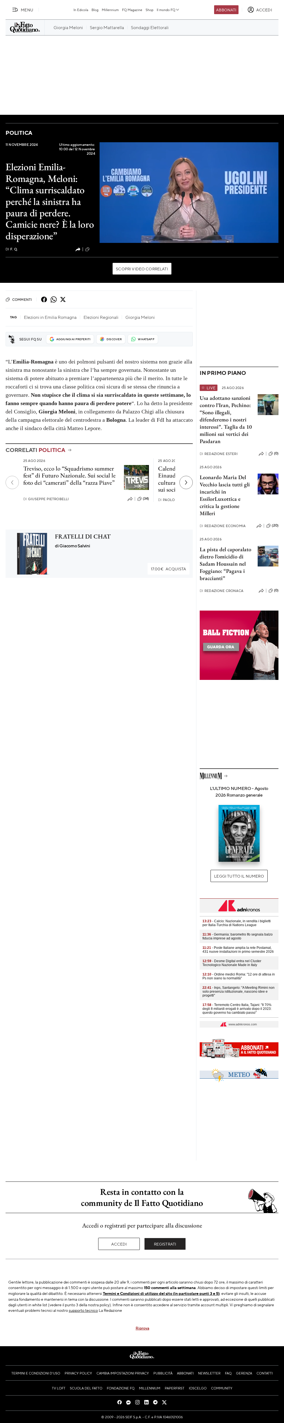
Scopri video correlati (142, 268)
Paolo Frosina (174, 500)
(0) (276, 453)
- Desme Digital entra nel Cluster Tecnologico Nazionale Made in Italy (231, 963)
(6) (93, 249)
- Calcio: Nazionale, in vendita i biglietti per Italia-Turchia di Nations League (236, 923)
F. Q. (12, 249)
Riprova (142, 1327)
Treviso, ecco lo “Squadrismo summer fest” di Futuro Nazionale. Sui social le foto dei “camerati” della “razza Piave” (69, 475)
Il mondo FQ (166, 9)
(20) (275, 525)
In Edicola (80, 9)
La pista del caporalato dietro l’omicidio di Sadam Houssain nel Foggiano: (225, 560)
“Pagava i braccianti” (222, 574)
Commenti (22, 299)
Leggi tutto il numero (239, 875)
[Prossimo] (186, 482)
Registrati (165, 1243)
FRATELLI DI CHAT (83, 536)
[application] (189, 192)
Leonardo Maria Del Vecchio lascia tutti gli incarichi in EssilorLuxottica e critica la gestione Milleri (225, 495)
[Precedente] (12, 482)
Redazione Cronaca (221, 591)
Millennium (110, 9)
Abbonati (226, 9)
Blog (95, 9)
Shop (149, 9)
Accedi (119, 1243)
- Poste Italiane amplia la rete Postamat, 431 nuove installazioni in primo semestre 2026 (238, 950)
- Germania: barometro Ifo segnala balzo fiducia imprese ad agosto (237, 936)
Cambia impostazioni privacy (123, 1373)
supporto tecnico (83, 1310)
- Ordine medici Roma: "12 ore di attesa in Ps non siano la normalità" (238, 976)
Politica (19, 132)
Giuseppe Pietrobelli (46, 499)
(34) (146, 498)
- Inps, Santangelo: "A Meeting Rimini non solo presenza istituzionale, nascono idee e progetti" (238, 991)
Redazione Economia (222, 526)
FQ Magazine (132, 9)
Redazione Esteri (219, 454)
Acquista (168, 568)
